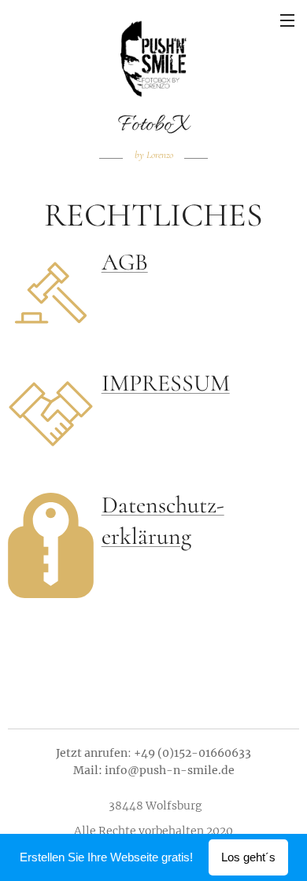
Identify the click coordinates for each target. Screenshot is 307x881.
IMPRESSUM (166, 383)
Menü (287, 19)
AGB (125, 262)
